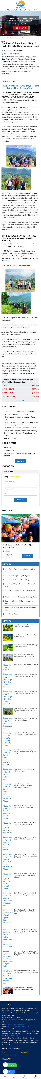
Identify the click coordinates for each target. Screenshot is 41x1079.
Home (3, 1052)
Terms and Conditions (8, 1055)
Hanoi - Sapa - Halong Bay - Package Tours (21, 597)
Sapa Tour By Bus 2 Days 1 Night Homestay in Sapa (25, 719)
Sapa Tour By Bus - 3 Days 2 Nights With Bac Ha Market (24, 806)
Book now (20, 28)
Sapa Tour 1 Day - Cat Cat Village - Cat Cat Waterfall (26, 645)
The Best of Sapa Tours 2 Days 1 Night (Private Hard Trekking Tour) (26, 971)
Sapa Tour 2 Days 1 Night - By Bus (17, 576)
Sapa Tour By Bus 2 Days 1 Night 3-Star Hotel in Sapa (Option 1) (25, 675)
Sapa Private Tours (11, 614)
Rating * (6, 477)
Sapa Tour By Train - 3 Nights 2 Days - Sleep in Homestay (25, 823)
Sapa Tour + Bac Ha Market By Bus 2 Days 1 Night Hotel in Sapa (26, 734)
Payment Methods (26, 1052)
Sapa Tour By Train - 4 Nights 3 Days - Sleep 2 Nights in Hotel (25, 894)
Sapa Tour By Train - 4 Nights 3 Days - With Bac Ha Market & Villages (25, 875)
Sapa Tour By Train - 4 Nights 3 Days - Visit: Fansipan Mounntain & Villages (25, 856)
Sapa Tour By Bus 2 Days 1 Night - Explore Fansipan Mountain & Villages (26, 710)
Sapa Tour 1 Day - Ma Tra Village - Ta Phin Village (26, 635)
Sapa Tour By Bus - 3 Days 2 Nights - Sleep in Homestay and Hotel (25, 751)
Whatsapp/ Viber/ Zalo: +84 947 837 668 (22, 10)
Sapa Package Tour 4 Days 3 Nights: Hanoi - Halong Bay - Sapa (24, 911)
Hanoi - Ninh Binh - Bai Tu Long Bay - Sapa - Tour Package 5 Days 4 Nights (26, 953)
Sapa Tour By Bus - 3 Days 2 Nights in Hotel (24, 770)
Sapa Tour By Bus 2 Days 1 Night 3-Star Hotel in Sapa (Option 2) (25, 692)
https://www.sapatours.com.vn (19, 1026)
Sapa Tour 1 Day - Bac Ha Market (26, 665)
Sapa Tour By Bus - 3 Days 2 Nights (18, 580)
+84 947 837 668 (13, 1020)
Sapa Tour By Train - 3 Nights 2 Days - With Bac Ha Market (25, 838)
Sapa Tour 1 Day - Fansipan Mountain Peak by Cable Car (24, 655)
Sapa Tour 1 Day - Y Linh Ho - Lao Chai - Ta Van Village (26, 626)
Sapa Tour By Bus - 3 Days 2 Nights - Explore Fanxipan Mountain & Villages (24, 785)
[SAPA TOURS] (20, 4)
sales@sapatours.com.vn (15, 1024)
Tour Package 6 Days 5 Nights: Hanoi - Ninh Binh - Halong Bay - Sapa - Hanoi (26, 931)
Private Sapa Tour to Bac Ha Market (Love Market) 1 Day (23, 988)
